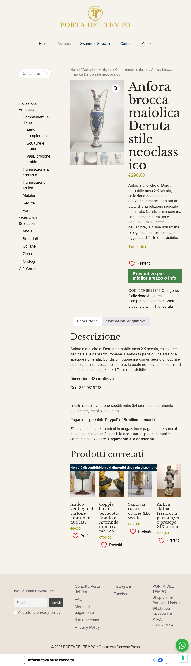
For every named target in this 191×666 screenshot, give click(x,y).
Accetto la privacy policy (39, 612)
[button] (116, 88)
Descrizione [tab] (87, 321)
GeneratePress (128, 647)
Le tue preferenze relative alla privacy (116, 660)
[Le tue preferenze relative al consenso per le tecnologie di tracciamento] (182, 657)
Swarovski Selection (95, 43)
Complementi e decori (131, 70)
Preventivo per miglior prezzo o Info (154, 275)
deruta (167, 306)
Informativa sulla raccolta (51, 660)
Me (143, 43)
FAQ (78, 599)
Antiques (64, 43)
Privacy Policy (87, 627)
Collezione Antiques (97, 70)
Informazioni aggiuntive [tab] (125, 321)
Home (43, 43)
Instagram (122, 586)
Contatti (126, 43)
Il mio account (87, 620)
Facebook (121, 594)
